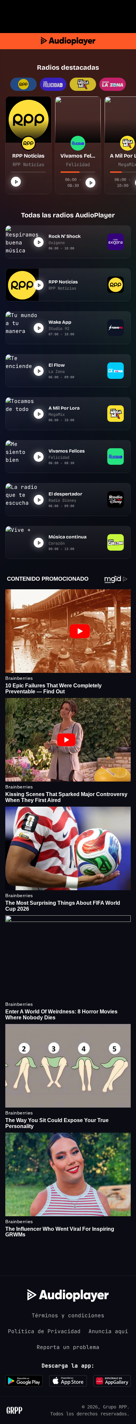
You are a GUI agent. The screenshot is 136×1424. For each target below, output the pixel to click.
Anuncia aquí (108, 1331)
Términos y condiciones (68, 1315)
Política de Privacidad (44, 1331)
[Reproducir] (16, 182)
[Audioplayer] (68, 41)
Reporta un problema (68, 1347)
